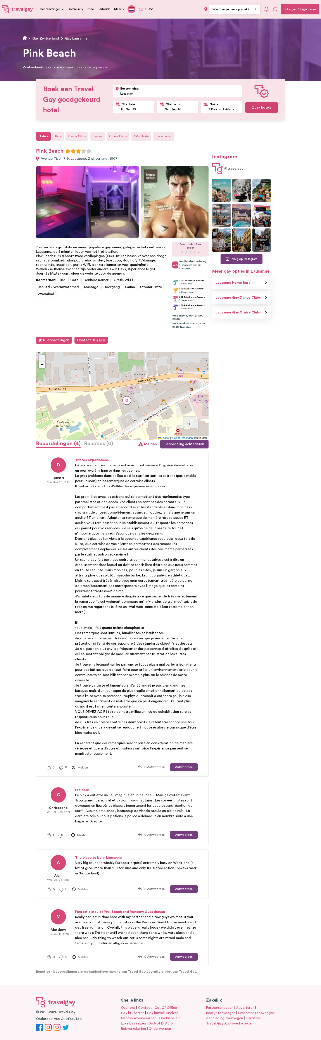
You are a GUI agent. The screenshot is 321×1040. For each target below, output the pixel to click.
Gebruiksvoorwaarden (139, 1018)
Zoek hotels (261, 107)
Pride (90, 9)
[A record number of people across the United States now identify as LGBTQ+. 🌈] (261, 215)
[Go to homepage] (17, 9)
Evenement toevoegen (256, 1013)
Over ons (128, 1007)
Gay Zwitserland (45, 38)
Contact (145, 1007)
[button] (126, 400)
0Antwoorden (154, 767)
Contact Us (86, 340)
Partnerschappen (219, 1007)
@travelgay (233, 168)
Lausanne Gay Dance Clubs (238, 297)
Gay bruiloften (132, 1013)
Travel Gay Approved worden (229, 1023)
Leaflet (165, 438)
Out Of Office (165, 1007)
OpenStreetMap (183, 438)
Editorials (103, 9)
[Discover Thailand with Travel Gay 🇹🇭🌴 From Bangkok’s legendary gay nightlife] (261, 190)
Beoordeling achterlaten (184, 444)
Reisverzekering (133, 1028)
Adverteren (245, 1007)
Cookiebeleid (170, 1018)
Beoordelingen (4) (58, 443)
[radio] (68, 151)
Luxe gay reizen (133, 1023)
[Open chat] (275, 9)
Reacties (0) (98, 443)
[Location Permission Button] (205, 9)
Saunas (97, 136)
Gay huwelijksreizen (163, 1013)
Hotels (43, 136)
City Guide (141, 136)
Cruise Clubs (118, 136)
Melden (150, 444)
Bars (58, 136)
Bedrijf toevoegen (220, 1013)
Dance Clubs (77, 136)
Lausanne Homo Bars (233, 282)
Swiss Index (164, 136)
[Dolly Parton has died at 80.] (241, 190)
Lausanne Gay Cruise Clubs (238, 312)
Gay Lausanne (76, 38)
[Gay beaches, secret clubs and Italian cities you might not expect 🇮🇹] (221, 190)
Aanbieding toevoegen (224, 1018)
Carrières (253, 1018)
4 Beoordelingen (56, 340)
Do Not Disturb (160, 1023)
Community (75, 9)
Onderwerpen (160, 1028)
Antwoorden (184, 767)
